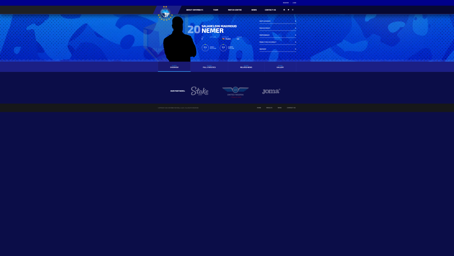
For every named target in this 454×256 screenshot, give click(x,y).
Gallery (280, 66)
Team (215, 10)
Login (294, 2)
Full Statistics (209, 66)
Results (269, 107)
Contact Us (270, 10)
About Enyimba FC (194, 10)
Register (286, 2)
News (254, 10)
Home (259, 107)
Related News (246, 66)
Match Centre (235, 10)
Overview (174, 66)
